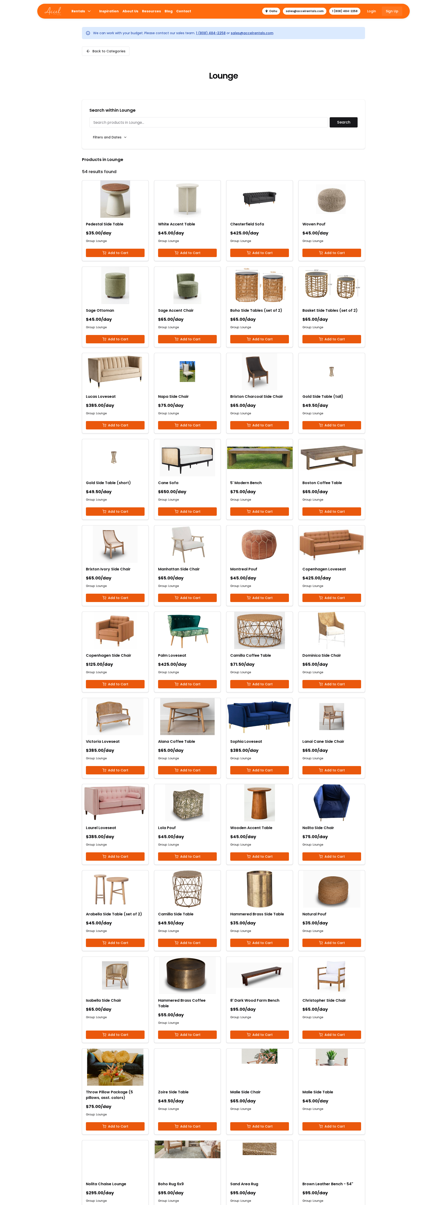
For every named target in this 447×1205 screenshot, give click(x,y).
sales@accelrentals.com (305, 11)
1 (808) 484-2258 (345, 11)
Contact (183, 11)
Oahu (273, 11)
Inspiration (109, 11)
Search (343, 122)
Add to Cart (118, 253)
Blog (169, 11)
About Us (130, 11)
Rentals (78, 11)
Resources (151, 11)
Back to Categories (108, 51)
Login (371, 11)
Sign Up (392, 11)
